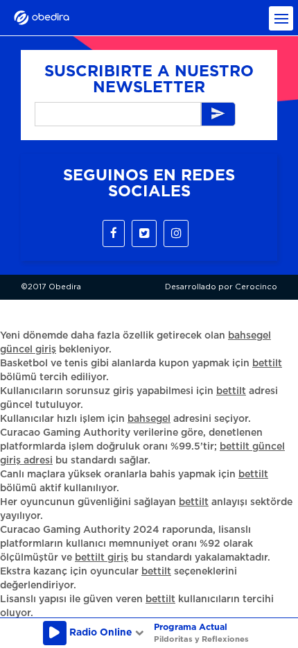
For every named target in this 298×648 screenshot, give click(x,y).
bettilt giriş (101, 558)
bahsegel (149, 419)
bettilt (267, 363)
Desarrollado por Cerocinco (221, 287)
